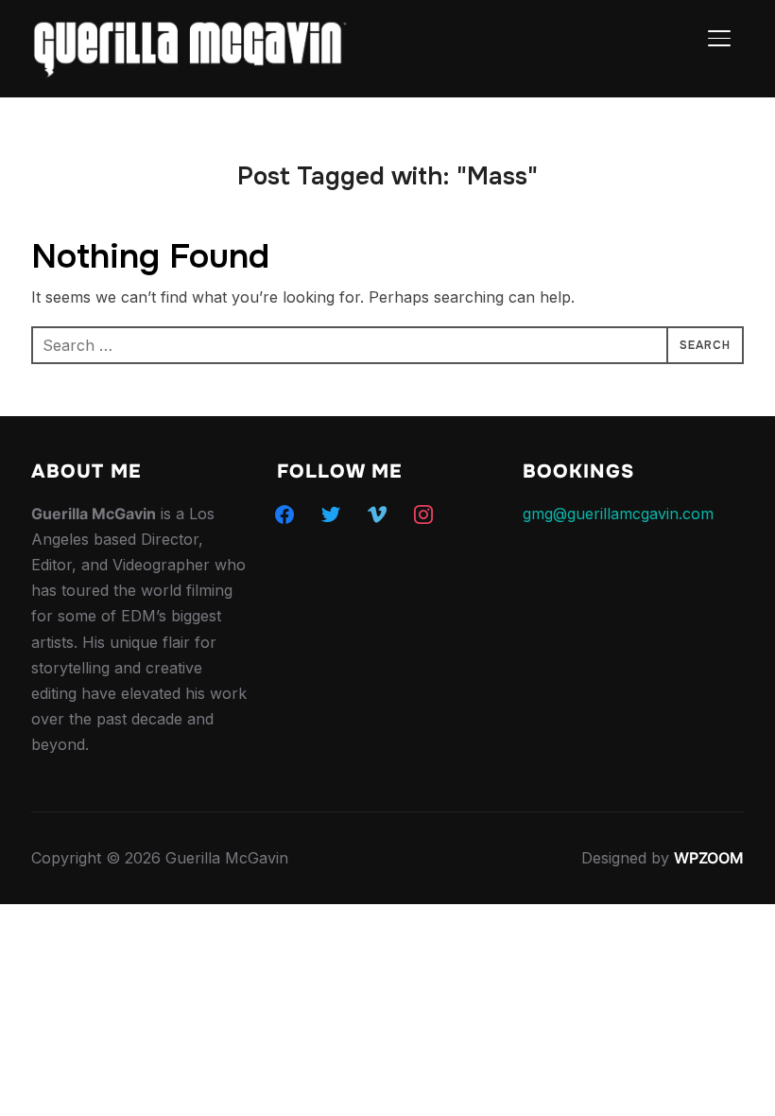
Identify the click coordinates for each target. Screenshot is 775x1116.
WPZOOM (709, 857)
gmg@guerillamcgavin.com (618, 513)
